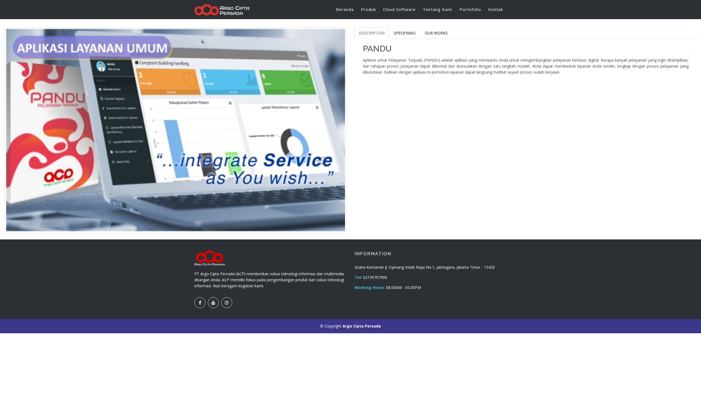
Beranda (345, 9)
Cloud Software (399, 9)
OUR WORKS (436, 33)
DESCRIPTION (371, 33)
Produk (368, 9)
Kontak (495, 9)
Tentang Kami (437, 9)
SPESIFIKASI (404, 33)
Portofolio (470, 9)
